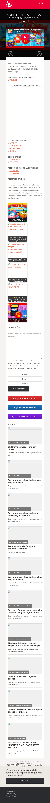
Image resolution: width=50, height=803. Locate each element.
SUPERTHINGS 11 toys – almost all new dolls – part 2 (25, 766)
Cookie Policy (11, 793)
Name (25, 374)
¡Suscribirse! (25, 780)
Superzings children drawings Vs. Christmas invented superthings (25, 763)
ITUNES (12, 151)
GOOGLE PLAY (15, 148)
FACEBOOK (14, 170)
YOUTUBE (13, 80)
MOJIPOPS (13, 162)
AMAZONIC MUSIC (16, 146)
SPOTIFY (13, 143)
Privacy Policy (11, 796)
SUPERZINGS (14, 159)
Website (25, 383)
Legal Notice (10, 791)
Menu (41, 3)
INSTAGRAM (14, 173)
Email (25, 379)
